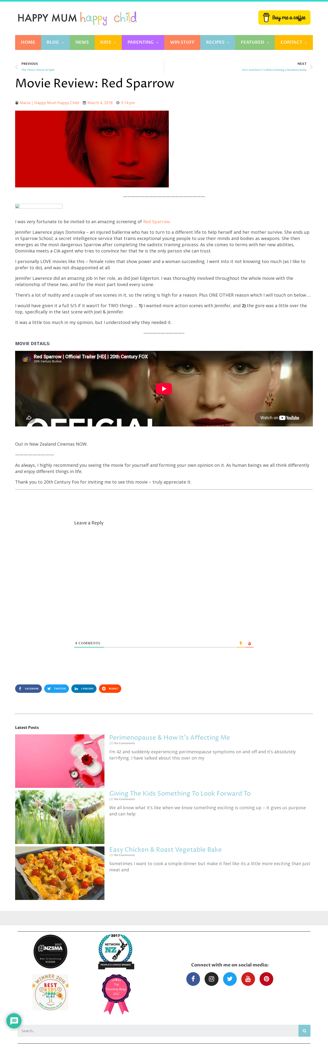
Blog (53, 42)
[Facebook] (193, 979)
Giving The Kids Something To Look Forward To (180, 794)
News (82, 42)
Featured (252, 42)
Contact (291, 42)
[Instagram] (211, 979)
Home (28, 42)
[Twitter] (230, 979)
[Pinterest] (266, 979)
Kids (105, 42)
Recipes (215, 42)
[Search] (304, 1031)
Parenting (141, 42)
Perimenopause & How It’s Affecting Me (169, 738)
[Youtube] (248, 979)
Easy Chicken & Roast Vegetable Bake (165, 850)
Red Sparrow (156, 221)
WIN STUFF (182, 42)
